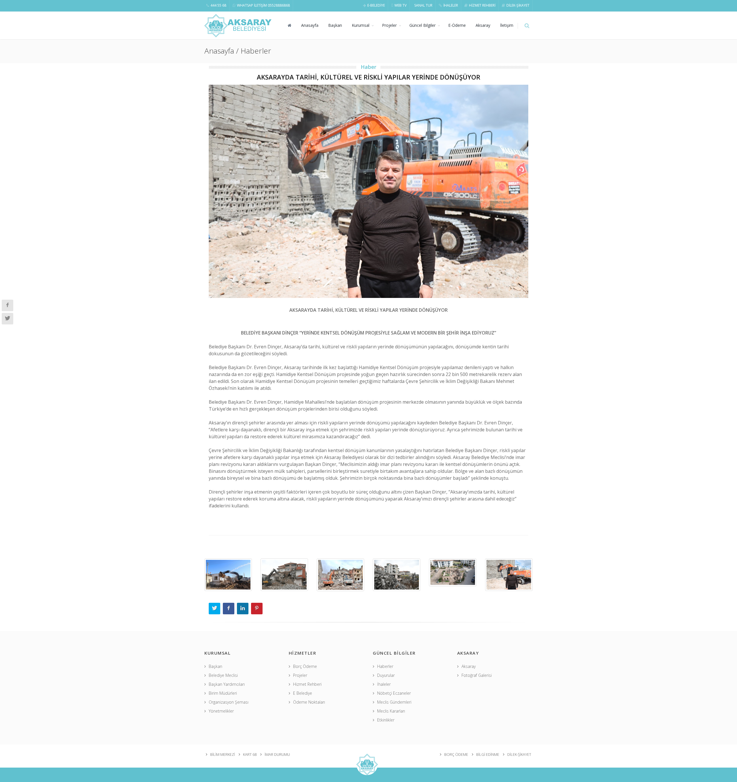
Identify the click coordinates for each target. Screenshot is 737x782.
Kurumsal (360, 25)
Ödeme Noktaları (309, 702)
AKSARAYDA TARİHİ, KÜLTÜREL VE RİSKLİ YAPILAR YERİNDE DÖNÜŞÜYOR (368, 77)
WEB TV (400, 5)
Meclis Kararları (391, 711)
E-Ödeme (457, 25)
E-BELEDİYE (376, 5)
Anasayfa (309, 25)
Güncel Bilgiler (422, 25)
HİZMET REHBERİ (482, 5)
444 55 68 (218, 5)
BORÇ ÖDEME (456, 754)
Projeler (389, 25)
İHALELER (450, 5)
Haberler (385, 666)
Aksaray (483, 25)
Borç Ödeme (305, 666)
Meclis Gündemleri (394, 702)
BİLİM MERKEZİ (222, 754)
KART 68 (250, 754)
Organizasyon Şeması (228, 702)
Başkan (335, 25)
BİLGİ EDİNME (487, 754)
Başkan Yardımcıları (227, 684)
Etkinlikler (385, 720)
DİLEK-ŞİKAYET (517, 5)
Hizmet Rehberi (307, 684)
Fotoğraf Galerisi (476, 675)
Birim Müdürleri (223, 693)
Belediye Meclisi (223, 675)
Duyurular (386, 675)
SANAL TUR (423, 5)
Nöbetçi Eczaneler (394, 693)
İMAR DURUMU (277, 754)
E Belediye (302, 693)
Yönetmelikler (221, 711)
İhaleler (384, 684)
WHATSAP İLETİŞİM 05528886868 (263, 5)
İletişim (506, 25)
